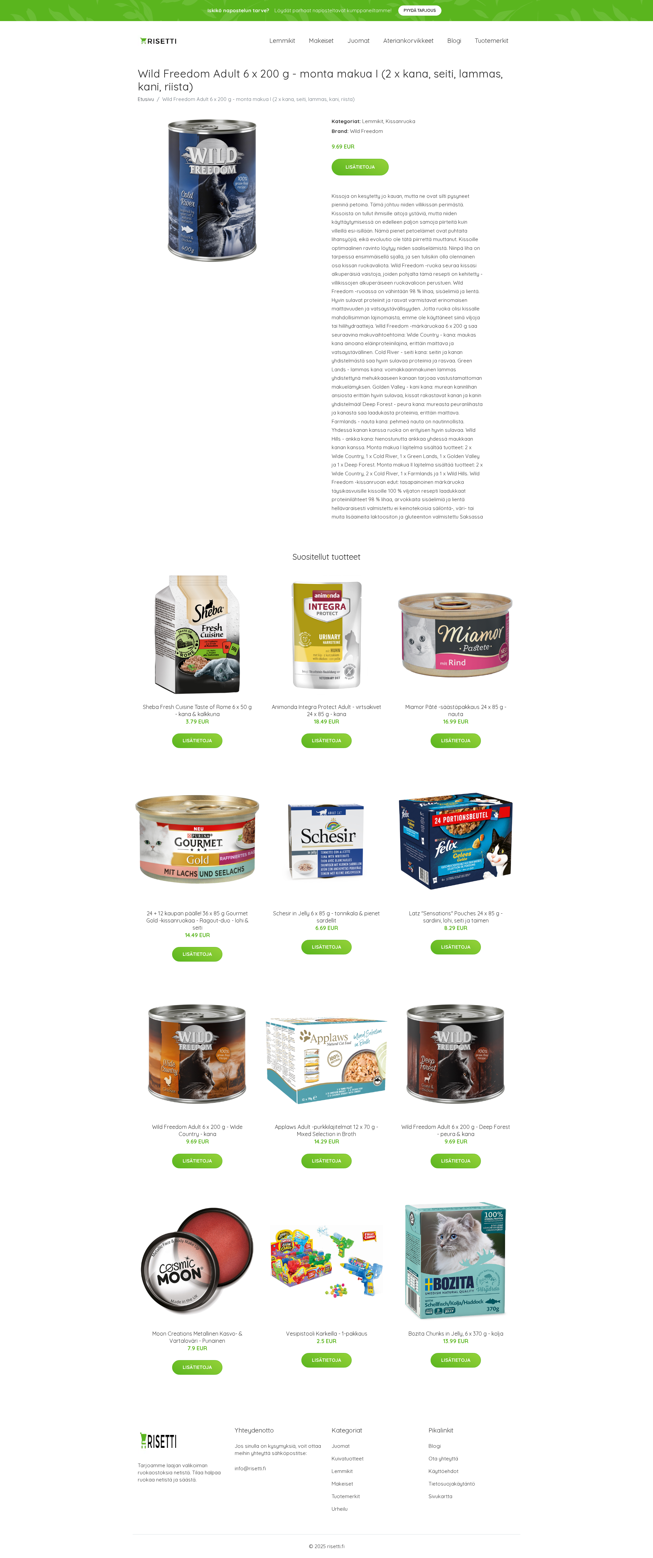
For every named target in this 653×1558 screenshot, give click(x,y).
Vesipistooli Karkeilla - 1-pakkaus (326, 1333)
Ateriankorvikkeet (408, 41)
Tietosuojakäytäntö (452, 1483)
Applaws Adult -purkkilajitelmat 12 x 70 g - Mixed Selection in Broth (326, 1130)
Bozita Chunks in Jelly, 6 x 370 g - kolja (455, 1333)
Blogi (454, 41)
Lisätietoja (360, 167)
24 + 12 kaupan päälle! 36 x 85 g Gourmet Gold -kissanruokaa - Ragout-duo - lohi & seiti (197, 920)
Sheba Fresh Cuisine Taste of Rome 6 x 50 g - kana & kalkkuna (197, 710)
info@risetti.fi (250, 1468)
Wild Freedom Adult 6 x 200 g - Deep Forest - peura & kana (455, 1130)
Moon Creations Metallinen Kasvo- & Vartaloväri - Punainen (197, 1337)
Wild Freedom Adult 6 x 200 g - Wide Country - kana (197, 1130)
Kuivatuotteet (348, 1458)
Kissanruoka (400, 121)
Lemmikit (282, 41)
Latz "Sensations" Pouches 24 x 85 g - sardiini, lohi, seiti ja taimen (456, 917)
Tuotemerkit (491, 41)
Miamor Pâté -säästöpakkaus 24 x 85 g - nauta (455, 710)
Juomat (358, 41)
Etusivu (146, 99)
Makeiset (321, 41)
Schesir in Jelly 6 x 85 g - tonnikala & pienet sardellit (326, 917)
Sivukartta (440, 1496)
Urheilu (340, 1509)
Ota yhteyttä (443, 1458)
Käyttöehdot (443, 1471)
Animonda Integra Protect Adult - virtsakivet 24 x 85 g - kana (326, 710)
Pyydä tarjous (420, 10)
